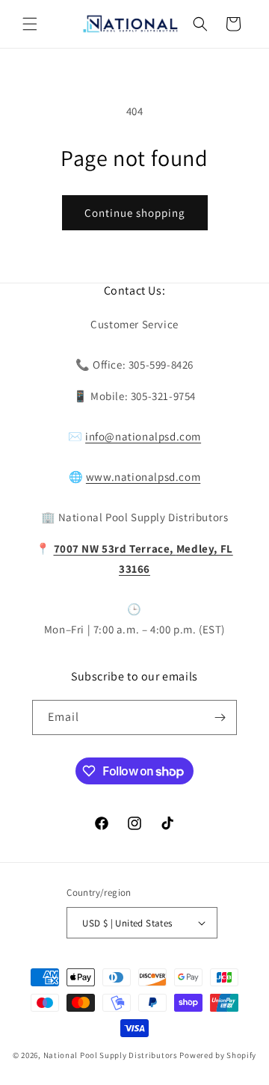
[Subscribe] (219, 717)
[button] (29, 23)
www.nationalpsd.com (143, 477)
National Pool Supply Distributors (110, 1055)
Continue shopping (134, 213)
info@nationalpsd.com (143, 436)
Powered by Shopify (217, 1055)
